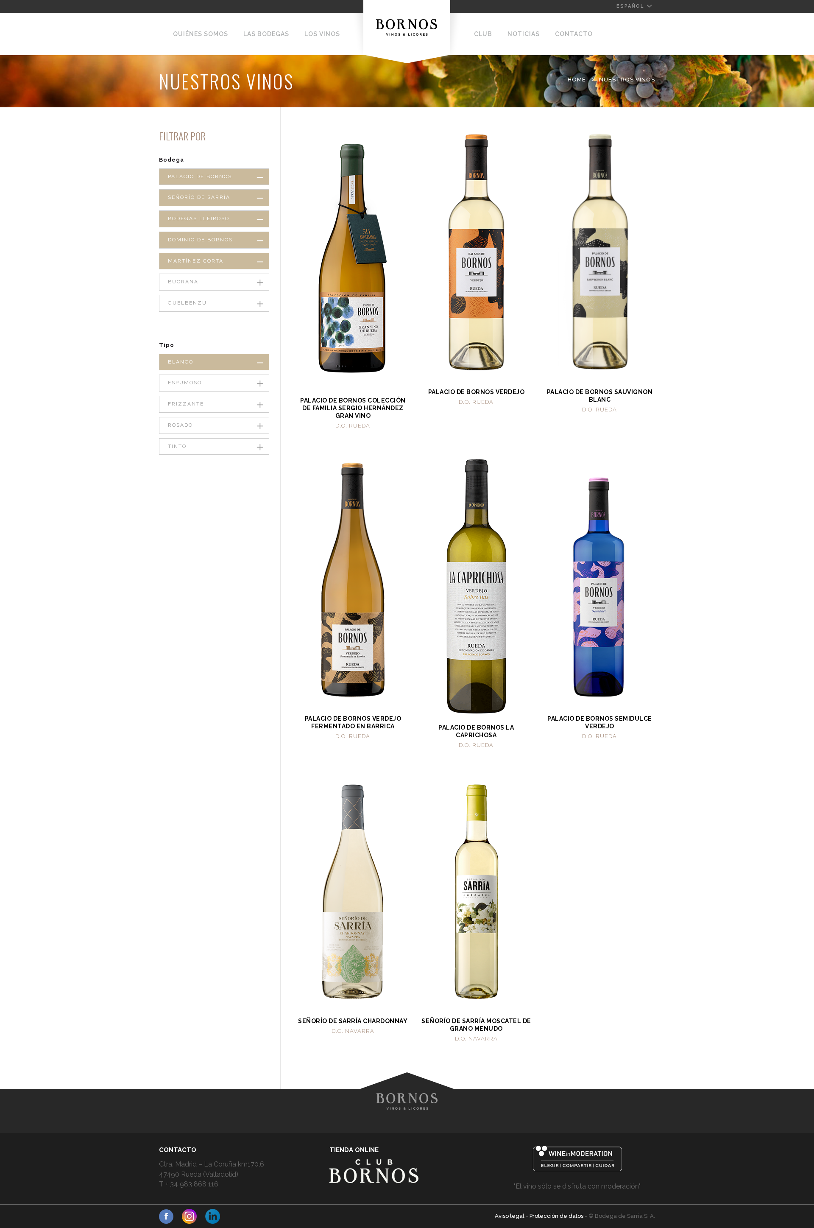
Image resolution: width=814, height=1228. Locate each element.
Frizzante (186, 404)
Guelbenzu (187, 303)
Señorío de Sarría (199, 197)
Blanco (180, 362)
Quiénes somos (200, 34)
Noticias (523, 34)
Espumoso (185, 383)
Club (483, 34)
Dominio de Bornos (200, 240)
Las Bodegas (266, 34)
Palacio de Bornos (200, 176)
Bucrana (183, 282)
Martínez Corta (195, 261)
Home (577, 79)
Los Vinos (322, 34)
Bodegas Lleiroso (198, 218)
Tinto (177, 446)
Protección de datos (557, 1216)
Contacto (574, 34)
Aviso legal (510, 1216)
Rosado (180, 425)
